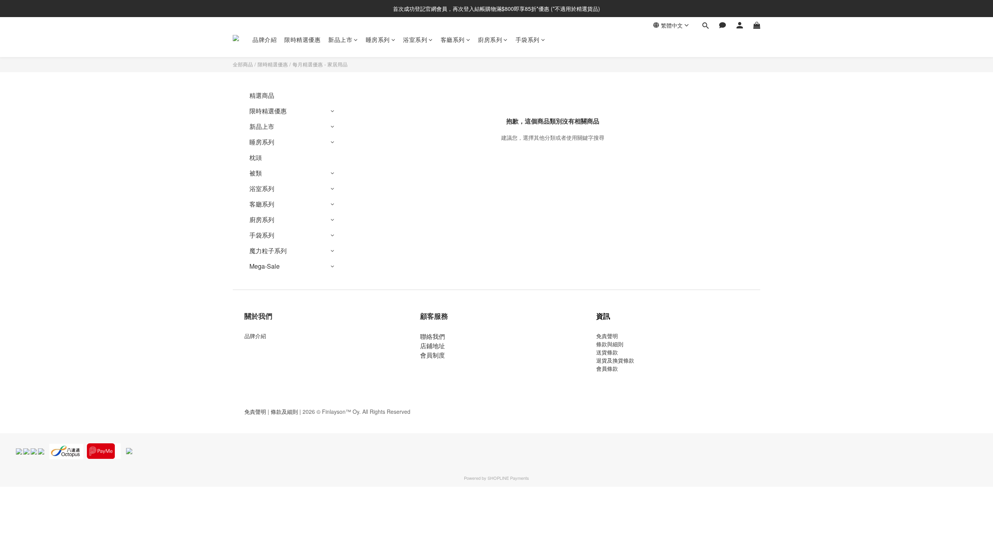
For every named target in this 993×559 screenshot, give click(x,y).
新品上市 (340, 39)
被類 (255, 172)
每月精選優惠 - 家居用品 (320, 64)
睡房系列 (378, 39)
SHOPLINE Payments (508, 478)
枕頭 (255, 157)
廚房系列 (490, 39)
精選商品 (261, 95)
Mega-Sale (264, 266)
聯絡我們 (432, 336)
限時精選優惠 (302, 39)
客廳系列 (453, 39)
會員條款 (607, 368)
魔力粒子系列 (268, 250)
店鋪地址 (432, 345)
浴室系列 (415, 39)
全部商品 (243, 64)
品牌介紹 (265, 39)
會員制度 (432, 355)
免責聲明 (607, 336)
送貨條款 (607, 352)
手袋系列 (528, 39)
